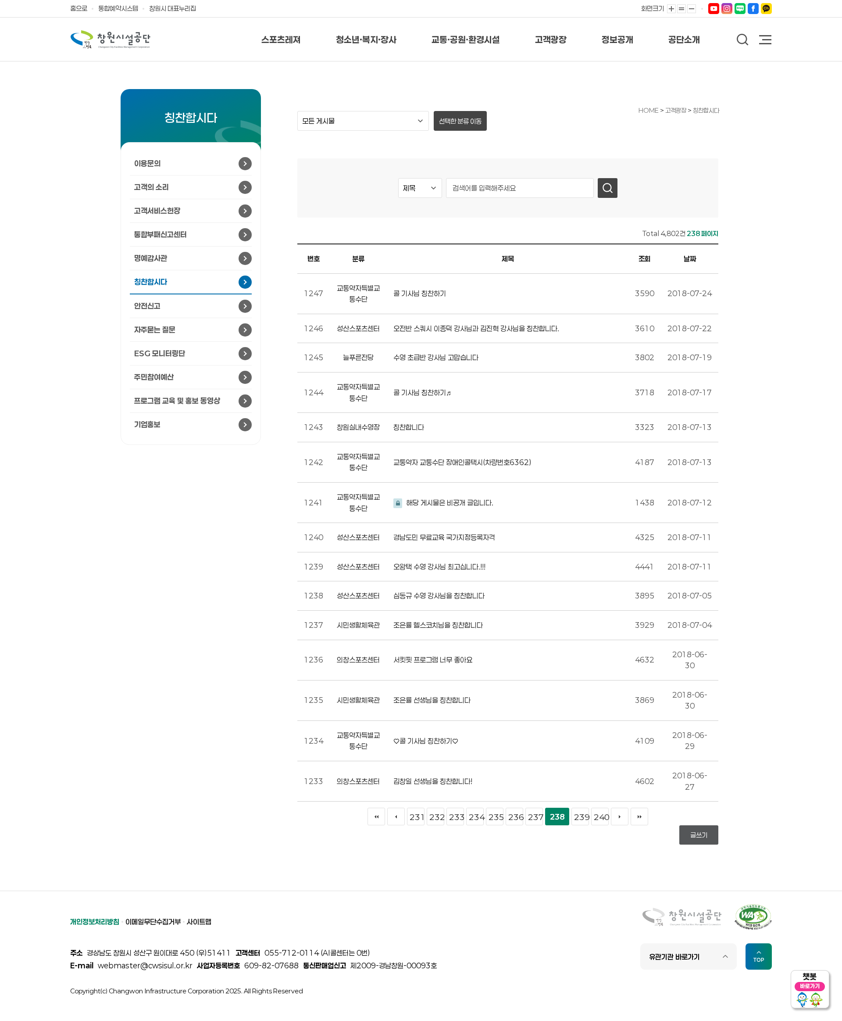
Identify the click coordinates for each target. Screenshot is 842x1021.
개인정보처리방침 (94, 921)
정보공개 (617, 39)
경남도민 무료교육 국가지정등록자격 (444, 537)
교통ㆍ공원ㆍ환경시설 (466, 39)
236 (515, 817)
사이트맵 (199, 921)
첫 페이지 (376, 816)
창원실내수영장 (358, 427)
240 (601, 817)
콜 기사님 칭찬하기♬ (423, 392)
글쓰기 (698, 835)
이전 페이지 (396, 816)
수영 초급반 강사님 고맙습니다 (435, 357)
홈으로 (78, 8)
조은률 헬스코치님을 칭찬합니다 (438, 625)
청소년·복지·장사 (366, 39)
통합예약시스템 (118, 8)
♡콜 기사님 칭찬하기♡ (425, 741)
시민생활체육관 (358, 625)
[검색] (607, 188)
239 (581, 817)
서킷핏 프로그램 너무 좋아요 (432, 660)
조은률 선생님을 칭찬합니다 (432, 700)
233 (456, 817)
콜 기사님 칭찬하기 (419, 293)
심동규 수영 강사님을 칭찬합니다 (439, 595)
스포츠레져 (281, 39)
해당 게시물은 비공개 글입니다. (449, 502)
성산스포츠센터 (358, 328)
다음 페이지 (619, 816)
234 (476, 817)
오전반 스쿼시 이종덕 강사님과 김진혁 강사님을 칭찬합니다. (476, 328)
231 (417, 817)
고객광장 (551, 39)
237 (535, 817)
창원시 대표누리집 (172, 8)
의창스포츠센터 (358, 660)
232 (436, 817)
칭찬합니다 (408, 427)
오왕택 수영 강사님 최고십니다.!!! (439, 566)
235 (496, 817)
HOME (649, 110)
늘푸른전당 (358, 357)
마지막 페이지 (639, 816)
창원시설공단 (110, 39)
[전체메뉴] (765, 40)
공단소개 (684, 39)
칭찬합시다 (706, 110)
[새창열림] (713, 8)
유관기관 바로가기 (674, 957)
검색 (743, 40)
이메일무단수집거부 (153, 921)
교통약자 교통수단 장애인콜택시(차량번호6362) (462, 462)
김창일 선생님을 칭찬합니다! (432, 781)
